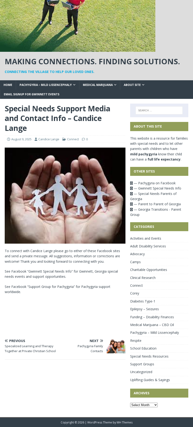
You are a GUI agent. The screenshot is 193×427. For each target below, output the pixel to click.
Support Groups (142, 364)
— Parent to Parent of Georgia (157, 204)
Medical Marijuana (98, 85)
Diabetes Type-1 (142, 301)
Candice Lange (48, 139)
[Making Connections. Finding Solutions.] (77, 49)
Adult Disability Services (148, 246)
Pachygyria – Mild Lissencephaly (46, 85)
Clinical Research (143, 277)
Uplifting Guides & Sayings (150, 380)
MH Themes (125, 422)
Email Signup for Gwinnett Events (31, 94)
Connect (73, 139)
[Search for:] (159, 110)
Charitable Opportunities (148, 269)
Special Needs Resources (149, 356)
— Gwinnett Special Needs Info (157, 188)
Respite (135, 340)
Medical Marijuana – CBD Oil (152, 324)
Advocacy (137, 254)
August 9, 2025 (21, 139)
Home (8, 85)
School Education (143, 348)
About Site (132, 85)
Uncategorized (141, 372)
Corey (134, 293)
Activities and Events (145, 238)
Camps (135, 262)
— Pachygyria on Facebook (154, 183)
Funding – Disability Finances (152, 317)
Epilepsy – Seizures (144, 309)
